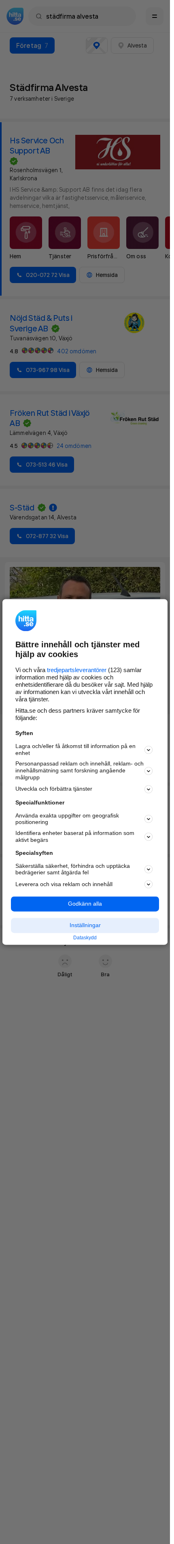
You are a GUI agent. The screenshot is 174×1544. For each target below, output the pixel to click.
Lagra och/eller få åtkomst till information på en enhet (75, 749)
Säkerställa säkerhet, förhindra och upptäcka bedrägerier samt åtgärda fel (72, 869)
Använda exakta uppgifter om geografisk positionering (67, 819)
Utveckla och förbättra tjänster (53, 789)
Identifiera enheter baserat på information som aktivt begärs (74, 836)
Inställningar (85, 925)
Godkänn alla (85, 904)
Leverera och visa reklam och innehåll (63, 884)
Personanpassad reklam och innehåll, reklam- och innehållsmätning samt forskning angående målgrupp (79, 771)
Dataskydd (85, 938)
